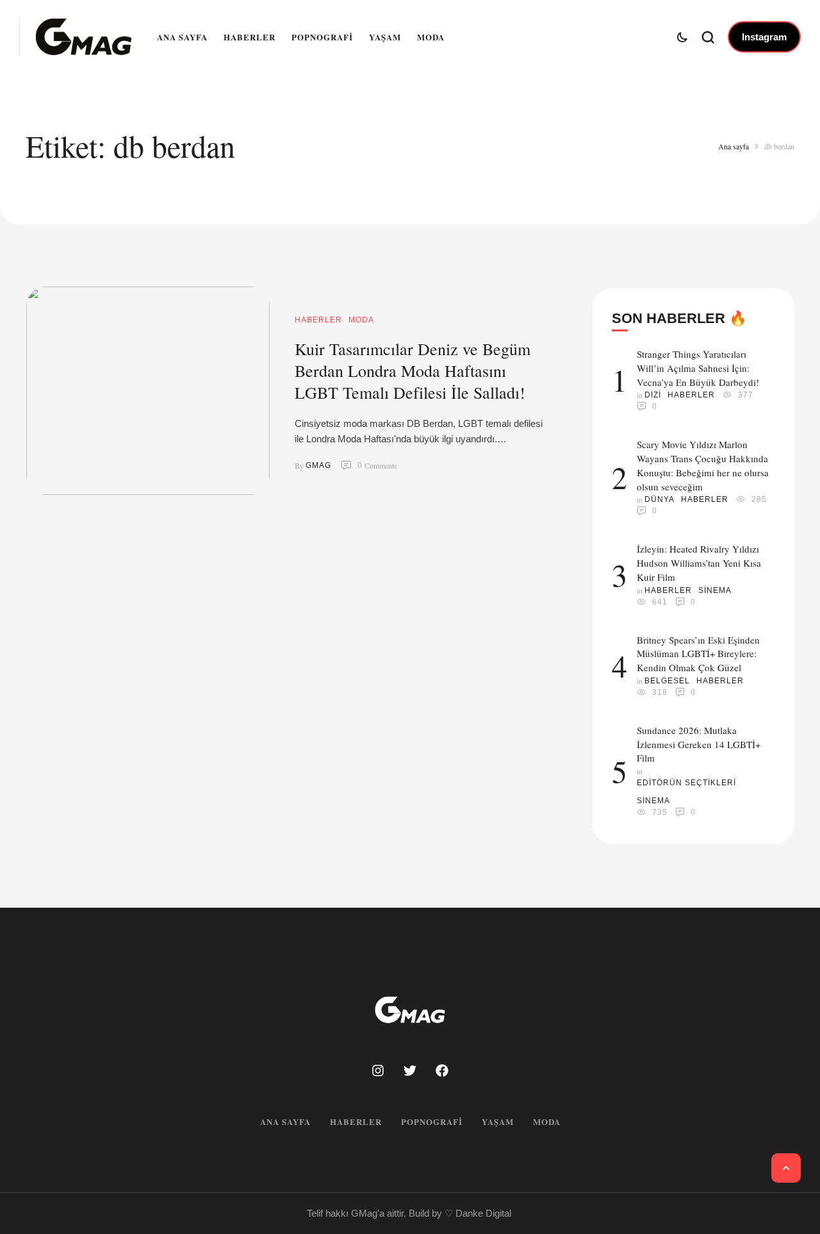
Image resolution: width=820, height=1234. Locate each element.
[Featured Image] (148, 391)
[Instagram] (378, 1070)
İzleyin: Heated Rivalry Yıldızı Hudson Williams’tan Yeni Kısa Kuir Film (699, 562)
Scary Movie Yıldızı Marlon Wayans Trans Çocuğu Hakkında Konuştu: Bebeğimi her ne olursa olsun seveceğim (703, 465)
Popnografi (322, 37)
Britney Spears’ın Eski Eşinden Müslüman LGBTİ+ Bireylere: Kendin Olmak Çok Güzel (698, 653)
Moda (431, 37)
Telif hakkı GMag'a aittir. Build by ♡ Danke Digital (409, 1213)
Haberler (249, 37)
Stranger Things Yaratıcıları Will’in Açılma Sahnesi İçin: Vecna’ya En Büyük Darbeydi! (698, 367)
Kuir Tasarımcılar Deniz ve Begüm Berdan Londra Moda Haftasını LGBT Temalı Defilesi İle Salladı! (412, 370)
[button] (764, 37)
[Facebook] (442, 1070)
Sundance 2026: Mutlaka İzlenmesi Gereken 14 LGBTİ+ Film (698, 744)
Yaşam (385, 37)
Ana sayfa (182, 37)
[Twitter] (410, 1070)
